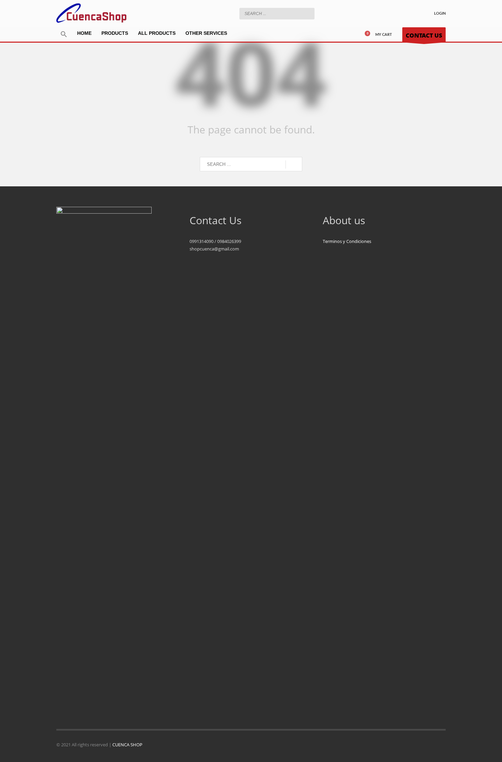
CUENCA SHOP (127, 745)
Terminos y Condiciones (347, 241)
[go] (307, 13)
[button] (63, 34)
